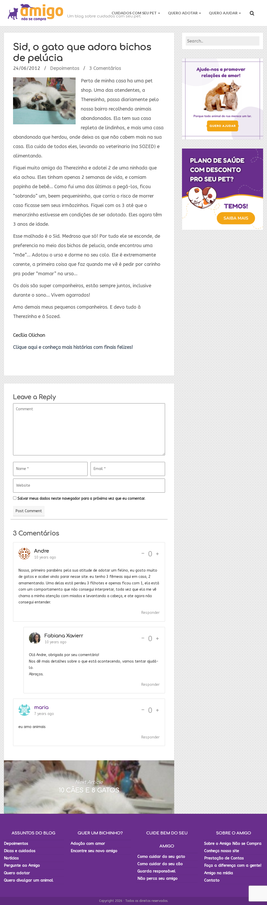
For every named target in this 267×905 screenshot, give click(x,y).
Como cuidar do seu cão (160, 863)
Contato (212, 880)
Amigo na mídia (218, 873)
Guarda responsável (156, 871)
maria (41, 707)
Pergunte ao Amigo (22, 865)
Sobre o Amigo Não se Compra (233, 843)
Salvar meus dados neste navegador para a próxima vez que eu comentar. (81, 498)
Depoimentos (64, 68)
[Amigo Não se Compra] (35, 13)
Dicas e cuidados (19, 850)
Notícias (11, 858)
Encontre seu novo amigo (94, 850)
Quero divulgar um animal (28, 880)
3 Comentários (105, 68)
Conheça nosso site (221, 850)
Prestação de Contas (224, 858)
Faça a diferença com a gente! (232, 865)
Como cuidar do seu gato (161, 856)
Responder (150, 612)
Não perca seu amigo (157, 878)
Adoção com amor (88, 843)
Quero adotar (17, 873)
